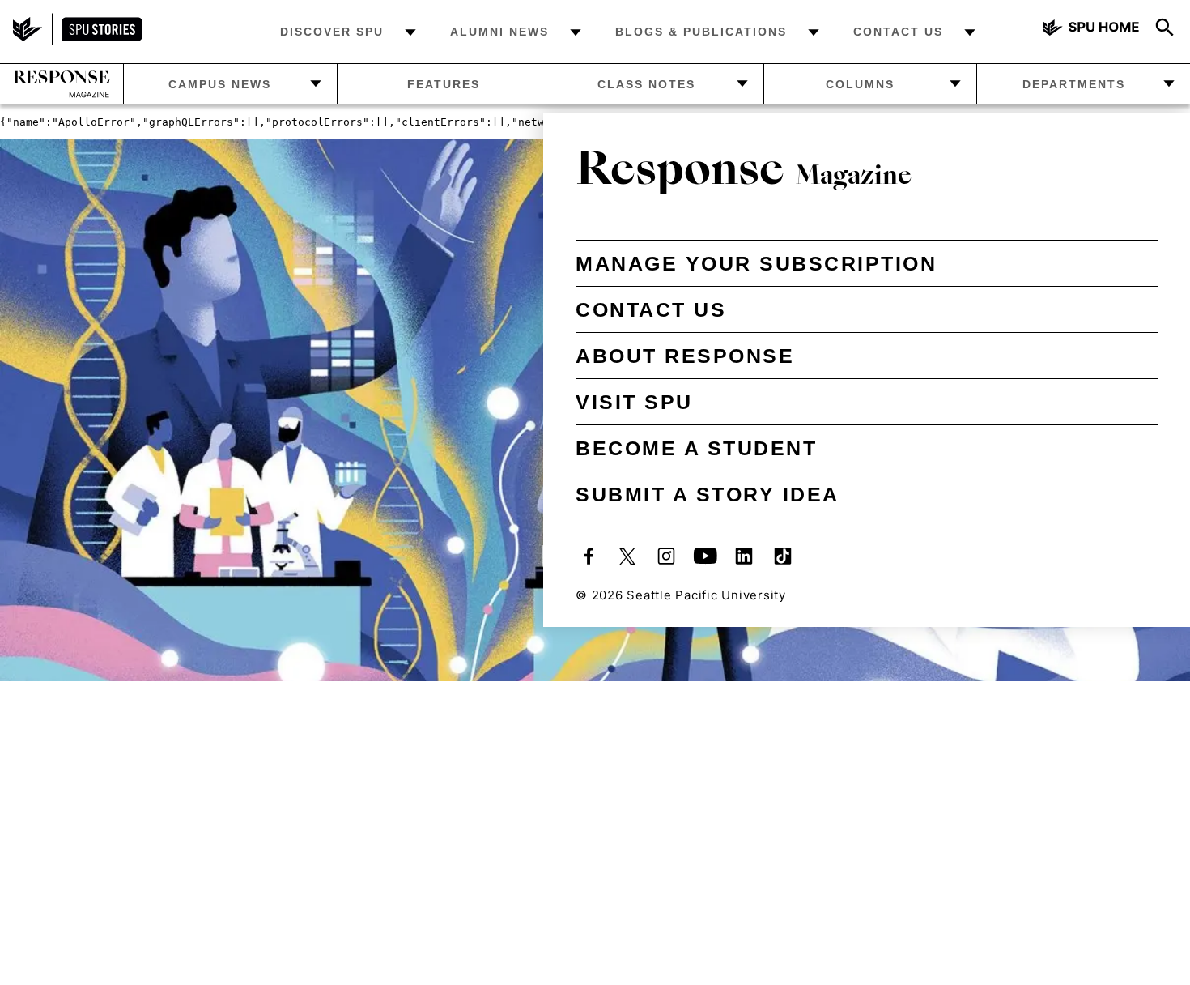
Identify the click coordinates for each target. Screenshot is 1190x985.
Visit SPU (634, 401)
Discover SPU (332, 31)
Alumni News (499, 31)
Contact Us (898, 31)
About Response (685, 355)
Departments (1073, 84)
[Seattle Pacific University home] (1091, 29)
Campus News (219, 84)
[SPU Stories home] (77, 41)
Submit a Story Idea (707, 494)
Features (443, 84)
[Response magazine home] (61, 83)
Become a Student (696, 448)
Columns (860, 84)
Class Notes (646, 84)
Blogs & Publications (701, 31)
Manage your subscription (756, 263)
